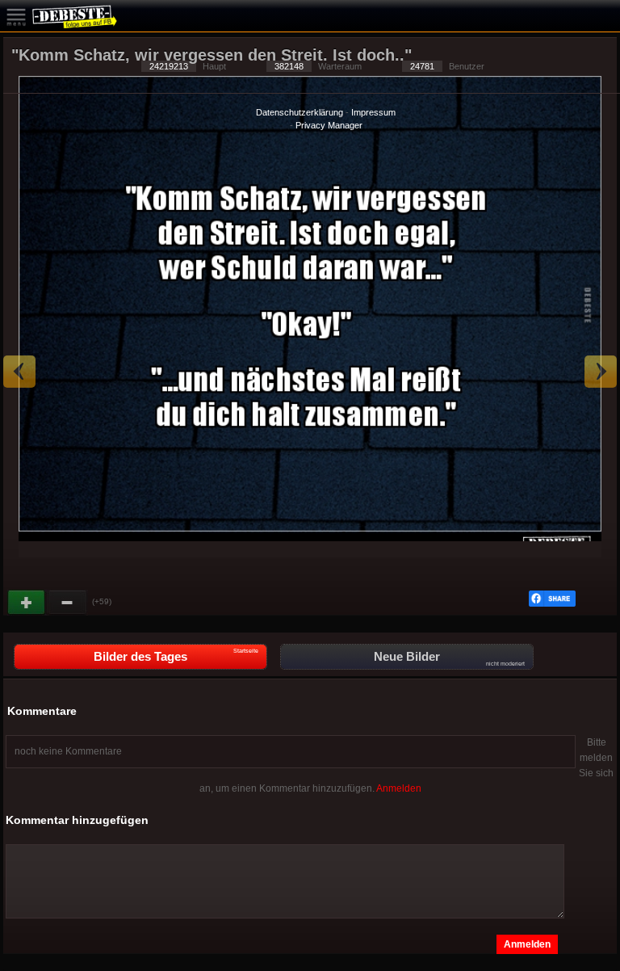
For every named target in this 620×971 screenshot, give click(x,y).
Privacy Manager (328, 125)
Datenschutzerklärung (299, 112)
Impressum (373, 112)
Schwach (68, 603)
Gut (27, 603)
